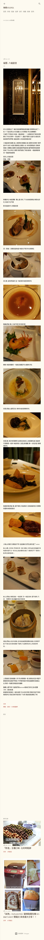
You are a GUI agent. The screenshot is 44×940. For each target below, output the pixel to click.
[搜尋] (39, 3)
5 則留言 (9, 852)
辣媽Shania (8, 7)
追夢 (16, 11)
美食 (28, 11)
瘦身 (12, 11)
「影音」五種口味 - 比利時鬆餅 (17, 848)
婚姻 (24, 11)
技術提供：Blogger (23, 933)
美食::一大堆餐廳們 (12, 707)
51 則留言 (9, 920)
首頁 (4, 11)
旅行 (20, 11)
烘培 (8, 11)
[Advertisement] (22, 790)
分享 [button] (4, 704)
